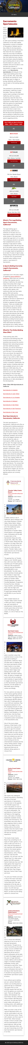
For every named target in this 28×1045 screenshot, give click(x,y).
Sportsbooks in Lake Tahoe (11, 394)
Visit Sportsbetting (13, 215)
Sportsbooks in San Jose (10, 412)
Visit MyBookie (14, 179)
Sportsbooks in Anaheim (10, 390)
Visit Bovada (14, 142)
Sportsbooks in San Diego (11, 405)
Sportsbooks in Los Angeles (11, 397)
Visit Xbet (13, 196)
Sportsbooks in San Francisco (12, 408)
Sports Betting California (16, 1042)
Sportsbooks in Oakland (10, 401)
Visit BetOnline (14, 161)
